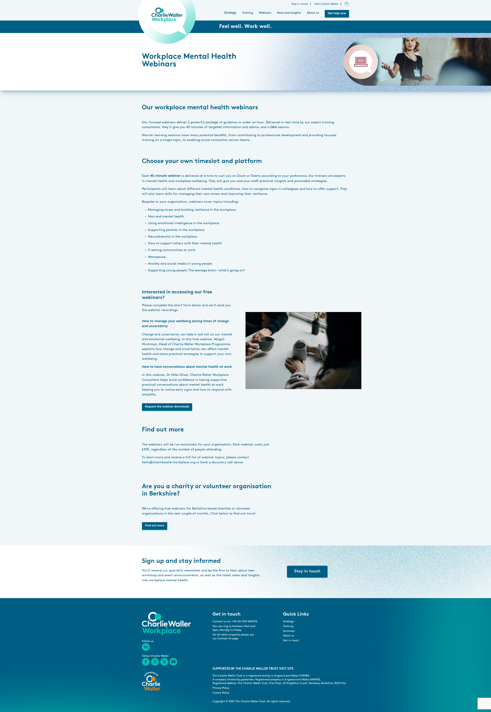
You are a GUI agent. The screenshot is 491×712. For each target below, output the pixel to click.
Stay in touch (299, 4)
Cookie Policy (221, 692)
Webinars (265, 13)
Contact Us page (227, 638)
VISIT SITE (286, 669)
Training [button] (247, 13)
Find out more (154, 525)
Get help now (337, 13)
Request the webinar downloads (167, 406)
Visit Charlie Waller (326, 4)
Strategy (230, 13)
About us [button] (313, 13)
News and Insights (289, 13)
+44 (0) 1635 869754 (244, 621)
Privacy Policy (221, 688)
